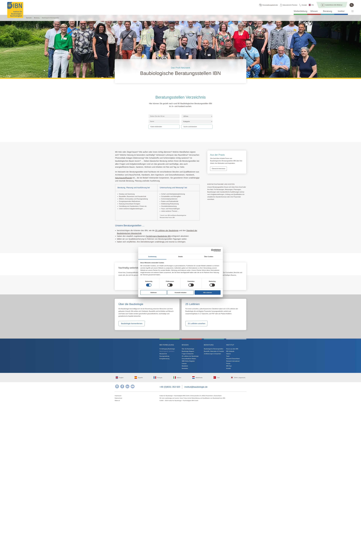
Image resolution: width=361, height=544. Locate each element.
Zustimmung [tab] (152, 256)
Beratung (327, 11)
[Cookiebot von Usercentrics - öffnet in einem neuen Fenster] (212, 250)
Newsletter (185, 368)
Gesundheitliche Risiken (189, 358)
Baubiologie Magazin (188, 351)
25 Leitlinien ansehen (196, 323)
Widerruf (117, 400)
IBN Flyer (229, 366)
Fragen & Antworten (188, 353)
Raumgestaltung (164, 356)
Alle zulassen (207, 292)
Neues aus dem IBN (232, 349)
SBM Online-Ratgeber (188, 361)
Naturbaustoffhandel (123, 178)
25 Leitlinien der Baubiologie (190, 356)
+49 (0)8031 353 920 (169, 387)
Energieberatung (164, 358)
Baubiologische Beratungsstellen (213, 349)
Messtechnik (163, 353)
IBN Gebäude (230, 351)
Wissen (314, 11)
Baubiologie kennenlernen (131, 323)
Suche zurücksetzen (190, 126)
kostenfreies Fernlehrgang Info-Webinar (133, 351)
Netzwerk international (232, 361)
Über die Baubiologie (188, 349)
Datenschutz (118, 398)
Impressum (118, 395)
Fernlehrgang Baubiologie (167, 349)
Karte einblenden (156, 126)
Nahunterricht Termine (290, 5)
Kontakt (304, 5)
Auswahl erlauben (180, 292)
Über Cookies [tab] (208, 256)
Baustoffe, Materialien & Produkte (214, 351)
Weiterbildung (300, 11)
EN (313, 5)
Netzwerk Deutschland (233, 358)
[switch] (170, 285)
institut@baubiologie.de (195, 387)
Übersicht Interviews (218, 168)
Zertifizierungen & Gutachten (212, 353)
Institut (341, 11)
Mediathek (185, 366)
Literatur (184, 363)
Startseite (29, 18)
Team (227, 356)
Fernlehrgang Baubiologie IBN (133, 283)
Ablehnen (153, 292)
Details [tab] (180, 256)
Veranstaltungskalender (270, 5)
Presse (228, 363)
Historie (228, 353)
